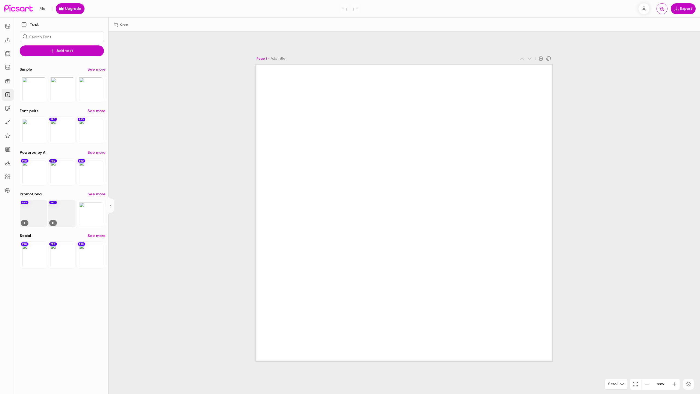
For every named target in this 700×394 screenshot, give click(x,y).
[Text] (8, 95)
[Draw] (8, 122)
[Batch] (8, 190)
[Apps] (8, 163)
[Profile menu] (643, 8)
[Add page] (541, 58)
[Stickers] (8, 108)
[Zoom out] (647, 384)
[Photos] (8, 67)
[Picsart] (18, 8)
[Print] (662, 8)
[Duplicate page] (548, 58)
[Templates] (8, 54)
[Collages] (8, 177)
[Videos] (8, 81)
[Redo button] (355, 8)
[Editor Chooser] (111, 206)
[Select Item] (33, 88)
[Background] (8, 149)
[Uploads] (8, 40)
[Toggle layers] (688, 384)
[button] (350, 197)
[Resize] (8, 26)
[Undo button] (344, 8)
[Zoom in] (674, 384)
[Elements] (8, 136)
